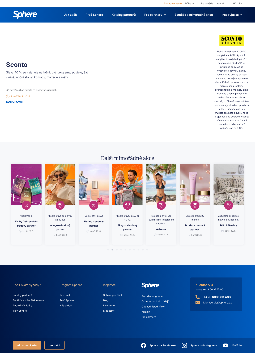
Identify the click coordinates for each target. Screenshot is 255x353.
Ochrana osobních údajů (155, 301)
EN (240, 3)
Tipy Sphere (20, 310)
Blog (105, 300)
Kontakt (221, 3)
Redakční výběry (22, 305)
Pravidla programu (152, 296)
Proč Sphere (94, 14)
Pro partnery (149, 316)
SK (234, 3)
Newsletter (109, 305)
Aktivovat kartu (173, 3)
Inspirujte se (230, 14)
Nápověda (207, 3)
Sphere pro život (112, 295)
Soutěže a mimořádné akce (194, 14)
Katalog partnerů (124, 14)
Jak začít (70, 14)
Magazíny (108, 310)
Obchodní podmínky (153, 306)
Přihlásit (189, 3)
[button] (108, 249)
